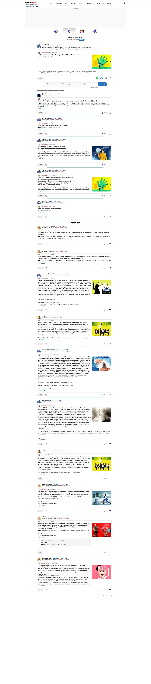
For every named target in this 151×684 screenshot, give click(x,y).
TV (103, 3)
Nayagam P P (45, 316)
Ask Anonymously (94, 87)
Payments (58, 3)
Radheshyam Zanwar (47, 484)
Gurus (98, 3)
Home (50, 3)
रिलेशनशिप (82, 34)
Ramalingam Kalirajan (47, 273)
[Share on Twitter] (106, 78)
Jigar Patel (44, 201)
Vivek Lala (44, 400)
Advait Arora (45, 44)
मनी (69, 34)
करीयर (95, 34)
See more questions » (108, 596)
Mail (66, 3)
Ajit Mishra (44, 94)
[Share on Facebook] (101, 78)
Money (80, 3)
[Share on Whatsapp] (96, 78)
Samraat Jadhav (46, 139)
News (72, 3)
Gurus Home (28, 6)
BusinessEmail (90, 3)
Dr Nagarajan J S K (46, 558)
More (108, 3)
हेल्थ (56, 34)
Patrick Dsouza (45, 226)
